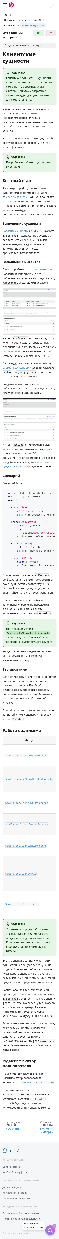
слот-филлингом (16, 197)
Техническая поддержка (17, 1198)
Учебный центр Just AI (15, 1172)
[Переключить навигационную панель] (5, 4)
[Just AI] (11, 1150)
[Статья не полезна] (51, 33)
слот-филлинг (11, 351)
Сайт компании (11, 1166)
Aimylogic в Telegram (15, 1192)
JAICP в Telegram (12, 1187)
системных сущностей (17, 367)
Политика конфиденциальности (21, 1218)
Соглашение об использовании (21, 1213)
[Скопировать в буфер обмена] (52, 493)
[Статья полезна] (38, 33)
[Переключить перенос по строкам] (46, 493)
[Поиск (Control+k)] (53, 5)
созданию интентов (39, 269)
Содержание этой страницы (23, 45)
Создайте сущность (15, 231)
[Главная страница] (6, 15)
